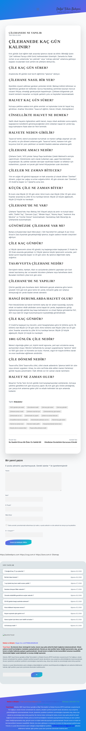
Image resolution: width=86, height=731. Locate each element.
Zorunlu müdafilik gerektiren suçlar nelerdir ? (19, 595)
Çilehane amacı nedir (16, 411)
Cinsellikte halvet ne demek (18, 420)
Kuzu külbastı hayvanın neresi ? (14, 607)
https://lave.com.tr (43, 554)
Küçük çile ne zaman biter (18, 428)
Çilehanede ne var (16, 415)
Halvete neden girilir (33, 424)
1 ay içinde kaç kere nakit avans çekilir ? (17, 583)
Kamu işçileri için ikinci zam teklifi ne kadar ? (18, 619)
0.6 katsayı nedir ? (10, 625)
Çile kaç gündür (62, 407)
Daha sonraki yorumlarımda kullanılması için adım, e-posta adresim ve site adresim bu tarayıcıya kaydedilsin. (42, 525)
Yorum (7, 471)
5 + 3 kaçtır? (9, 531)
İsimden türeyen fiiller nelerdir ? (14, 589)
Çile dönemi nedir (32, 407)
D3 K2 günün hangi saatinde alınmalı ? (16, 601)
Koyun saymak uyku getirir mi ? (14, 613)
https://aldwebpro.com (9, 554)
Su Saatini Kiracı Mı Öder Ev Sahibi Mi (25, 442)
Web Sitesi (8, 515)
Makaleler (18, 402)
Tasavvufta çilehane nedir (38, 428)
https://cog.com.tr (27, 554)
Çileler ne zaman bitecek (49, 415)
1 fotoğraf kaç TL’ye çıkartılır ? (14, 571)
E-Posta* (8, 505)
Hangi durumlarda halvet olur (52, 424)
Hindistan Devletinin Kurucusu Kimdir (60, 442)
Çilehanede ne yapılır (31, 415)
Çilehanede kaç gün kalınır (52, 411)
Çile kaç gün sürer (47, 407)
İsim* (7, 495)
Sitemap (55, 554)
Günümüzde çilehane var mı (39, 420)
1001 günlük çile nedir (17, 407)
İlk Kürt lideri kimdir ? (11, 577)
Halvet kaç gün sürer (58, 420)
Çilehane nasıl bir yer (33, 411)
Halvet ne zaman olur (16, 424)
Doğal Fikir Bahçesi (68, 9)
